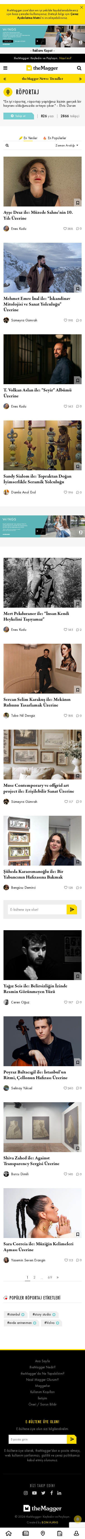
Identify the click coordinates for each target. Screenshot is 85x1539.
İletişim (42, 1398)
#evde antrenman (19, 1323)
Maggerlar (42, 1386)
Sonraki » (58, 1277)
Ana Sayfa (42, 1361)
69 (50, 1277)
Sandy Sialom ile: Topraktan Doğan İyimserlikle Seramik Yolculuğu (37, 479)
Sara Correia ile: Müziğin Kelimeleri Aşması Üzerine (38, 1247)
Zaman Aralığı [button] (65, 145)
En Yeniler (30, 138)
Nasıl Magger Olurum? (42, 1380)
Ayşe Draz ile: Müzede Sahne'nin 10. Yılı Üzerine (38, 215)
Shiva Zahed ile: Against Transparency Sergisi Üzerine (31, 1161)
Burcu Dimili (19, 1174)
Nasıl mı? (65, 58)
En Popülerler (56, 138)
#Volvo (49, 1323)
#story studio (42, 1314)
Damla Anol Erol (23, 492)
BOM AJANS (50, 1522)
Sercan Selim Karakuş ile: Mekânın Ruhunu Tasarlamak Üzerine (36, 702)
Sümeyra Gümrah (23, 320)
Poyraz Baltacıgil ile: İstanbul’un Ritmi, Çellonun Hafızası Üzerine (35, 1075)
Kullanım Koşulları (42, 1392)
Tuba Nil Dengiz (22, 715)
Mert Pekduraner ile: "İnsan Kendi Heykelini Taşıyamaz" (36, 616)
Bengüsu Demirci (23, 887)
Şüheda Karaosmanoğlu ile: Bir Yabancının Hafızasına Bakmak (33, 874)
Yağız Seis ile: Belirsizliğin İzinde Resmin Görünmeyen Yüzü (35, 989)
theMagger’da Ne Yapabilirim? (42, 1374)
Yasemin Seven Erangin (28, 1260)
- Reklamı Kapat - (42, 51)
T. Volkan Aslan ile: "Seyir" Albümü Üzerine (37, 393)
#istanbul (13, 1314)
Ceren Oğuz (19, 1002)
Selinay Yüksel (21, 1088)
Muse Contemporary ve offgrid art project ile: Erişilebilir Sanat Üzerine (38, 788)
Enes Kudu (18, 228)
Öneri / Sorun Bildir (43, 1404)
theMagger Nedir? (42, 1367)
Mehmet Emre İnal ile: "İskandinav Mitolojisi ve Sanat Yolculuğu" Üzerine (36, 304)
